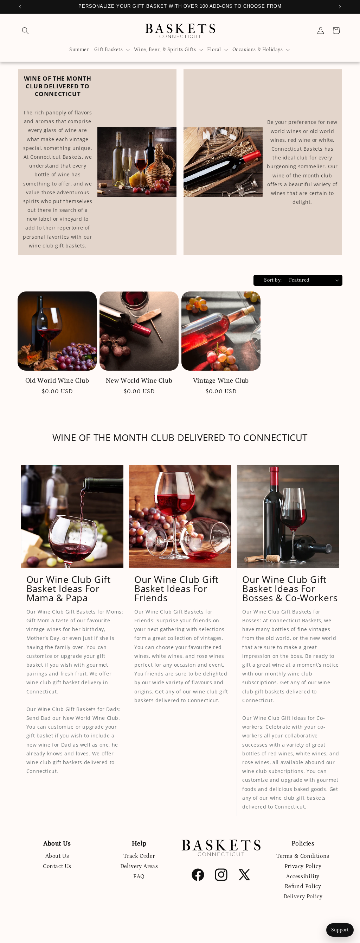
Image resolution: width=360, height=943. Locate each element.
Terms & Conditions (302, 856)
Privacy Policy (302, 866)
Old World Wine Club (57, 381)
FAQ (139, 876)
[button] (25, 30)
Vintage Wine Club (221, 381)
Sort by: (273, 280)
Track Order (139, 856)
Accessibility (303, 876)
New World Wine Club (139, 381)
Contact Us (57, 866)
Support (340, 930)
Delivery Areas (139, 866)
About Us (57, 856)
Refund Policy (303, 886)
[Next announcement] (340, 6)
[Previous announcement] (20, 6)
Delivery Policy (303, 896)
